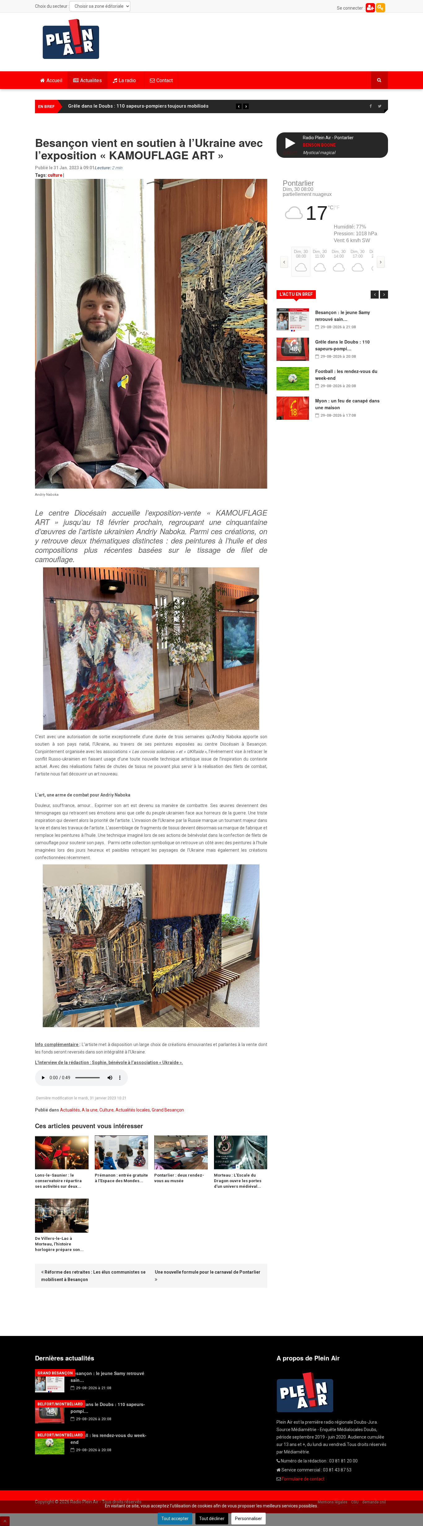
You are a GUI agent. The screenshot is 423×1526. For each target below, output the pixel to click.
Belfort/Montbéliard (60, 1404)
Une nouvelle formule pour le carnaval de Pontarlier (207, 1272)
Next (384, 295)
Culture (106, 1109)
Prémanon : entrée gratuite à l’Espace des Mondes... (121, 1178)
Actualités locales (133, 1109)
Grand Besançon (168, 1109)
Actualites (91, 80)
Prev (375, 295)
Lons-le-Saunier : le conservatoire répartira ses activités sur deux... (58, 1181)
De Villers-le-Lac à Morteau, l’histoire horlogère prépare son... (59, 1244)
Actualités (70, 1109)
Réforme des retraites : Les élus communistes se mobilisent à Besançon (93, 1276)
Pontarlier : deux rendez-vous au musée (179, 1178)
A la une (90, 1109)
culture (55, 175)
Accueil (54, 80)
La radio (127, 80)
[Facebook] (370, 106)
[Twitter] (379, 106)
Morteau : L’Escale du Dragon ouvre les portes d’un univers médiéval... (237, 1181)
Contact (164, 80)
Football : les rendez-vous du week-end (111, 106)
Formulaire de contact (303, 1478)
